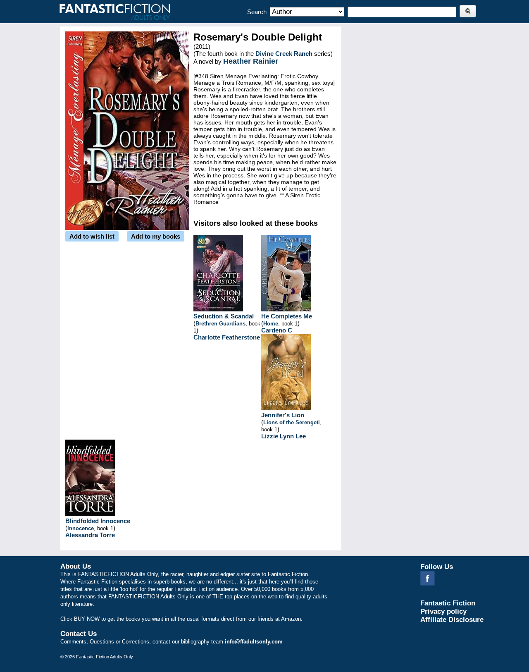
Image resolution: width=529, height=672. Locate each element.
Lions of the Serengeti (291, 422)
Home (270, 323)
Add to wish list (91, 236)
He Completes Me (286, 316)
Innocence (80, 528)
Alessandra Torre (90, 534)
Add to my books (155, 236)
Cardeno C (276, 330)
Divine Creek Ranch (283, 53)
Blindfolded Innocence (97, 520)
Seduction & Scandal (223, 316)
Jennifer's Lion (282, 415)
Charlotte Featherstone (226, 337)
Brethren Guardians (220, 323)
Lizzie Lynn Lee (283, 436)
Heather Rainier (250, 61)
